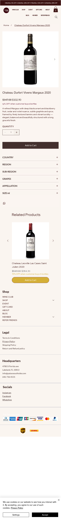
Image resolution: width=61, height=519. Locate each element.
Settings (16, 514)
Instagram (6, 392)
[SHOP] (53, 300)
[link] (55, 9)
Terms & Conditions (11, 338)
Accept (45, 514)
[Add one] (16, 132)
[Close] (57, 501)
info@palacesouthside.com (14, 373)
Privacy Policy (8, 341)
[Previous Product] (8, 240)
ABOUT (5, 310)
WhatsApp (7, 400)
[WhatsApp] (4, 203)
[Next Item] (54, 59)
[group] (30, 252)
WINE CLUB (7, 297)
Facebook (6, 396)
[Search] (56, 17)
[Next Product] (53, 240)
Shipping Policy (9, 345)
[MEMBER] (53, 317)
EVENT (5, 303)
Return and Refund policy (13, 348)
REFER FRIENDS (9, 320)
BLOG (5, 313)
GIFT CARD (7, 307)
